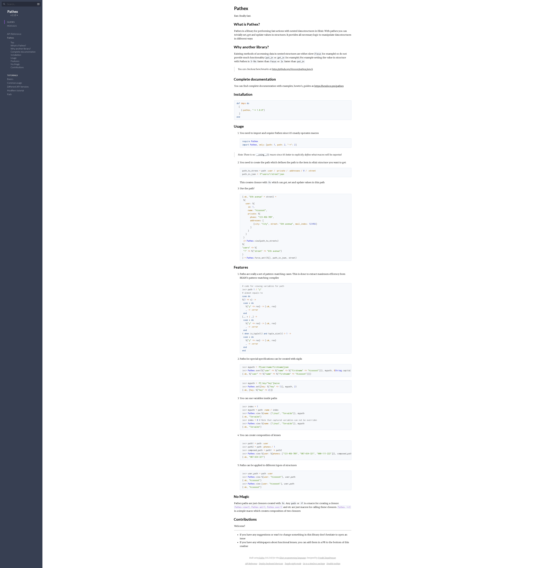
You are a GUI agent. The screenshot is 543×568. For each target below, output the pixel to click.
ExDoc (262, 558)
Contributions (17, 67)
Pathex (12, 11)
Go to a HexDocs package (314, 563)
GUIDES (10, 22)
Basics (10, 79)
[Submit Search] (4, 4)
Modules (12, 26)
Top (12, 42)
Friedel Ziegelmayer (327, 558)
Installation (16, 54)
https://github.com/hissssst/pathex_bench (292, 69)
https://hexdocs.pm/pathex (329, 86)
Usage (14, 58)
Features (15, 61)
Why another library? (21, 48)
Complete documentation (23, 51)
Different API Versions (18, 86)
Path (9, 94)
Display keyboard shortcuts (271, 563)
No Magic (15, 64)
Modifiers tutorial (15, 90)
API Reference (14, 34)
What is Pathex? (18, 45)
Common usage (14, 82)
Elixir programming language (292, 558)
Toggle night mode (293, 563)
